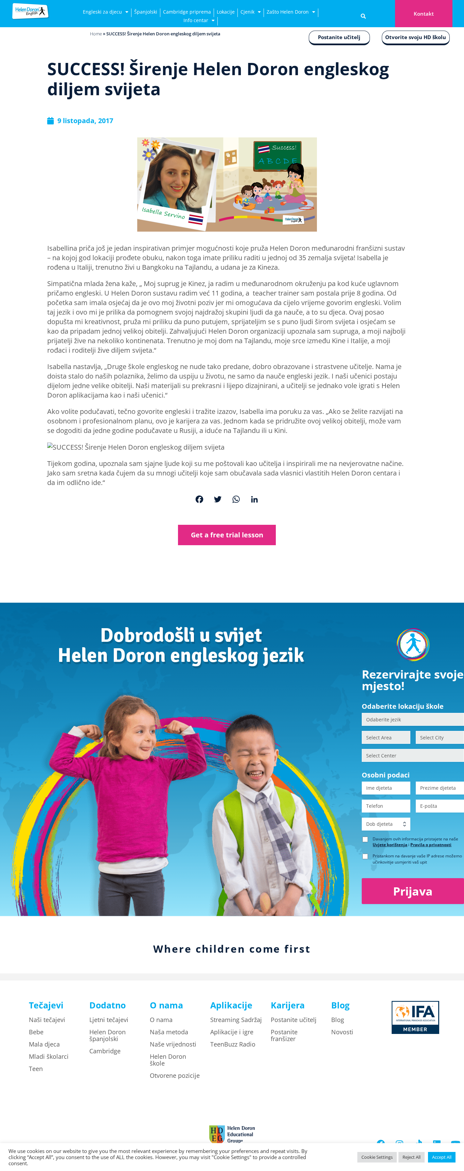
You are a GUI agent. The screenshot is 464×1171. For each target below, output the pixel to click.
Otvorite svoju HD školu (415, 37)
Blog (337, 1019)
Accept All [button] (441, 1157)
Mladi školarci (49, 1056)
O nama (161, 1019)
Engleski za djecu (102, 12)
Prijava (413, 891)
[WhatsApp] (236, 500)
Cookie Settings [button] (377, 1157)
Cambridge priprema (187, 12)
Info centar (195, 20)
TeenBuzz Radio (232, 1044)
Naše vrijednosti (173, 1044)
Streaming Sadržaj (236, 1019)
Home (96, 34)
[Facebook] (199, 500)
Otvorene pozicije (175, 1075)
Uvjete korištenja (390, 845)
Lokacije (226, 12)
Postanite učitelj (339, 37)
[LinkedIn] (254, 500)
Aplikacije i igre (231, 1031)
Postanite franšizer (284, 1035)
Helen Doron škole (168, 1060)
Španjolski (145, 12)
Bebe (36, 1031)
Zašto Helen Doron (288, 12)
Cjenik (247, 12)
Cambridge (105, 1051)
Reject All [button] (412, 1157)
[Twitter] (218, 500)
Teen (36, 1068)
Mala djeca (44, 1044)
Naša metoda (169, 1031)
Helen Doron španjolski (107, 1035)
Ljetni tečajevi (108, 1019)
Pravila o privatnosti (430, 845)
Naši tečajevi (47, 1019)
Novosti (342, 1031)
